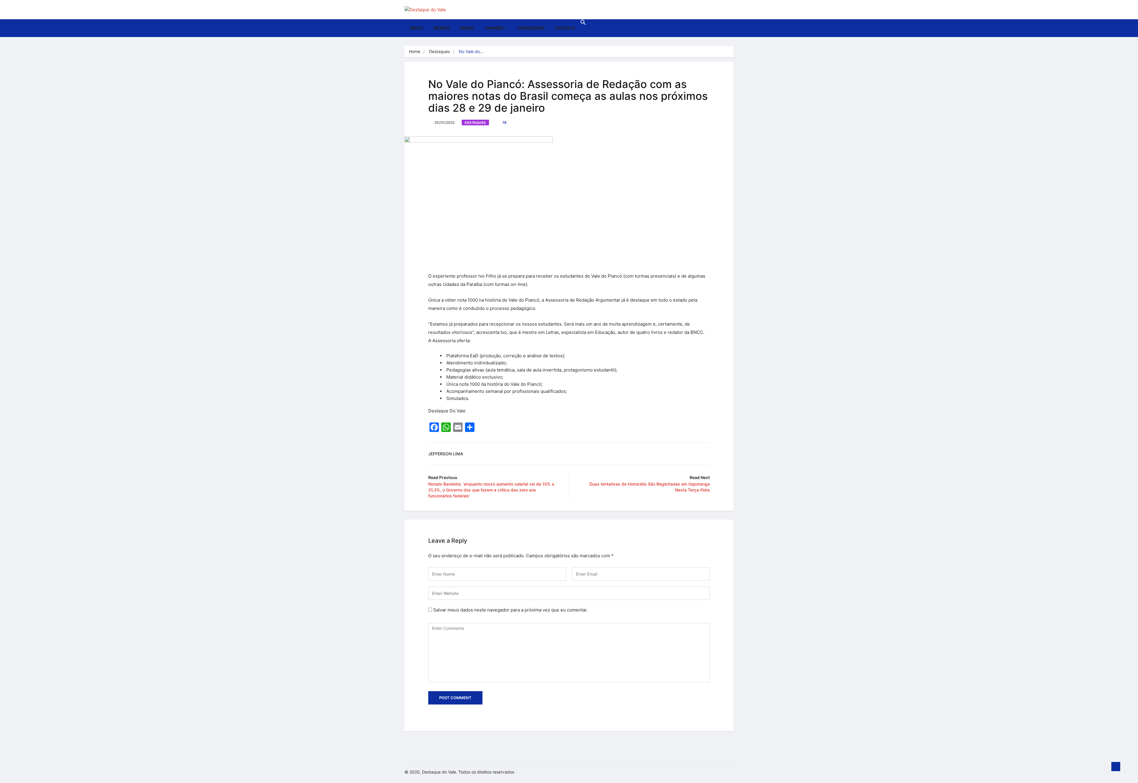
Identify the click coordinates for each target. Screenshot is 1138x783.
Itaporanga (531, 28)
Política (565, 28)
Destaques (439, 51)
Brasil (467, 28)
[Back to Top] (1115, 766)
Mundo (442, 28)
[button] (583, 23)
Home (414, 51)
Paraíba (494, 28)
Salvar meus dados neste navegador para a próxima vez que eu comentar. (510, 610)
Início (416, 28)
